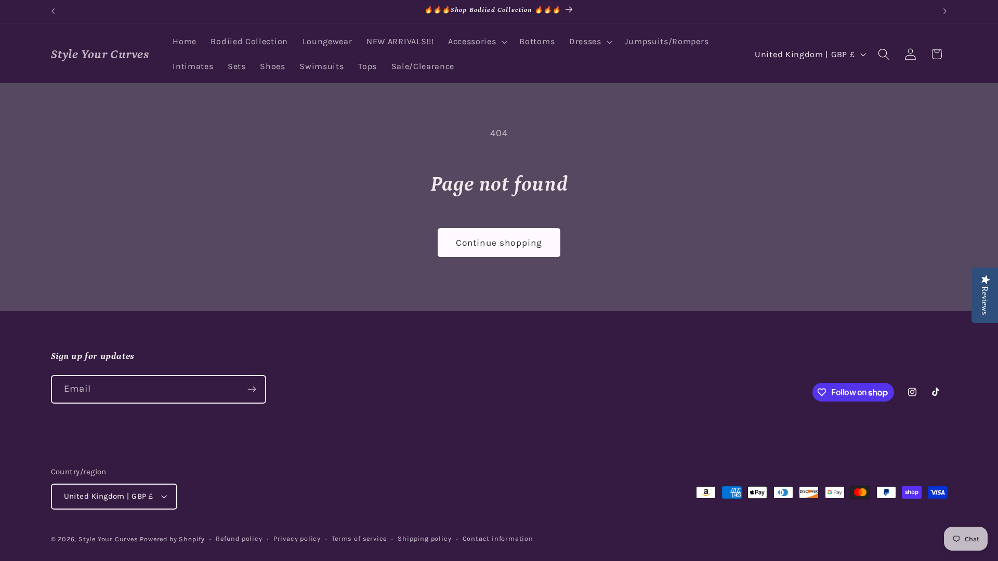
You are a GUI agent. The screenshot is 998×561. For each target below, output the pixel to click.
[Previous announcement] (53, 11)
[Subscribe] (252, 389)
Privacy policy (297, 538)
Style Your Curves (108, 539)
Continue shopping (499, 242)
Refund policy (239, 538)
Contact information (498, 538)
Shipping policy (424, 538)
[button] (476, 42)
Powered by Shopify (172, 539)
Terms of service (359, 538)
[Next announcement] (945, 11)
